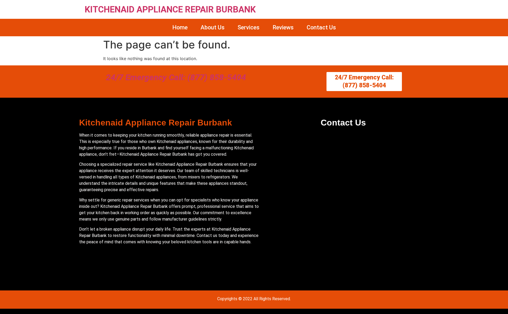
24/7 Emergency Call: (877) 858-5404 (176, 77)
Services (249, 27)
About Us (213, 27)
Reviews (283, 27)
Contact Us (321, 27)
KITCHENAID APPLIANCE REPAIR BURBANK (170, 9)
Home (180, 27)
